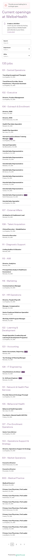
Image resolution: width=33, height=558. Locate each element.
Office (5, 54)
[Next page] (24, 544)
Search (6, 41)
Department (7, 47)
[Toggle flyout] (29, 49)
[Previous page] (8, 544)
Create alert (11, 32)
